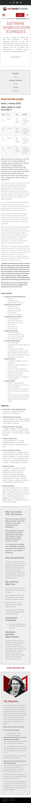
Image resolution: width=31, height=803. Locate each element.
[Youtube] (17, 2)
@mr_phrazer (13, 705)
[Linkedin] (20, 2)
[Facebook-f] (10, 2)
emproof (6, 709)
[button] (4, 15)
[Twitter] (14, 2)
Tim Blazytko (11, 701)
